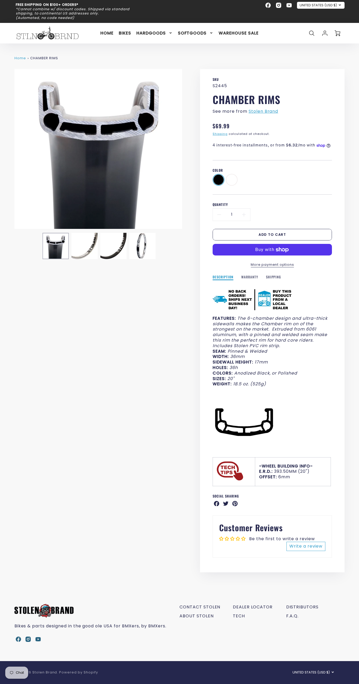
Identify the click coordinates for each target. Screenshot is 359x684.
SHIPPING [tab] (273, 277)
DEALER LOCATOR (253, 607)
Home (20, 58)
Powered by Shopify (78, 672)
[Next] (186, 149)
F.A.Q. (292, 616)
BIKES (125, 33)
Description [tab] (223, 277)
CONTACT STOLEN (200, 607)
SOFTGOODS (192, 33)
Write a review (305, 546)
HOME (107, 33)
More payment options (272, 264)
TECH (239, 616)
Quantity (220, 205)
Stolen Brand (263, 111)
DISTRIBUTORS (302, 607)
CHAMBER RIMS (44, 58)
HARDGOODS (151, 33)
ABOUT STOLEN (197, 616)
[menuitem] (107, 33)
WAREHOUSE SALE (238, 33)
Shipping (220, 134)
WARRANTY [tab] (249, 277)
